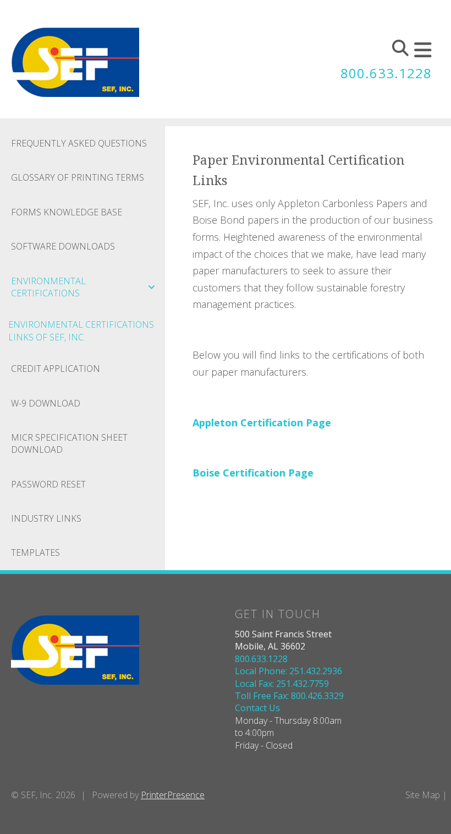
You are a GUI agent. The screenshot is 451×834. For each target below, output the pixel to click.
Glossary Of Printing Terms (77, 177)
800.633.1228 (386, 73)
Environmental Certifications (48, 287)
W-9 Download (45, 403)
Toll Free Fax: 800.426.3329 (289, 696)
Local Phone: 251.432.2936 (288, 671)
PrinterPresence (173, 795)
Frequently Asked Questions (79, 143)
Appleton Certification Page (262, 422)
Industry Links (46, 518)
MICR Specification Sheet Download (69, 443)
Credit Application (55, 368)
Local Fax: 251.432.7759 (282, 684)
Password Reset (48, 484)
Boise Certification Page (253, 472)
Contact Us (257, 708)
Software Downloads (63, 246)
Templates (35, 552)
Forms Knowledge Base (66, 212)
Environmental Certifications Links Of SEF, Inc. (81, 330)
